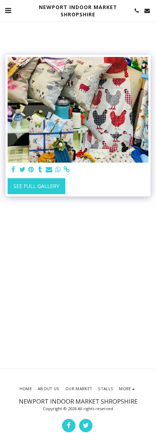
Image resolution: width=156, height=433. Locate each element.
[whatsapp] (58, 169)
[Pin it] (31, 169)
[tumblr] (40, 169)
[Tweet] (22, 169)
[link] (66, 169)
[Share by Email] (49, 169)
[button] (8, 10)
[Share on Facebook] (13, 169)
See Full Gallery (36, 186)
